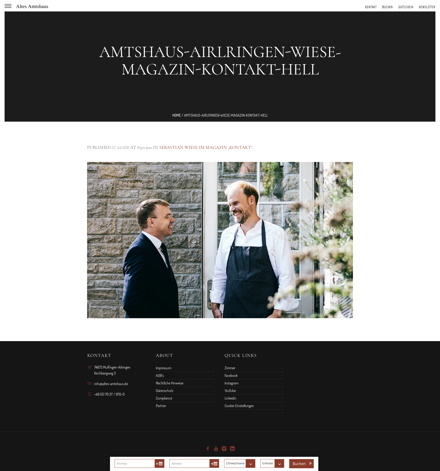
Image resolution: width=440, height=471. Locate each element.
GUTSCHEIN (406, 7)
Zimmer (230, 368)
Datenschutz (164, 390)
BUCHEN (387, 7)
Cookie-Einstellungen (239, 405)
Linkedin (230, 398)
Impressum (163, 368)
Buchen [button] (299, 463)
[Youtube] (215, 448)
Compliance (164, 398)
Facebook (231, 375)
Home (176, 115)
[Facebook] (207, 448)
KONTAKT (371, 7)
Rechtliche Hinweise (169, 383)
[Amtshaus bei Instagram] (224, 448)
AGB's (160, 375)
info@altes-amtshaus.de (111, 383)
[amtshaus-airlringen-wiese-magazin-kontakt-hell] (220, 240)
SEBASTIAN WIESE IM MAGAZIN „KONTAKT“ (206, 147)
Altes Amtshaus (32, 6)
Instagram (231, 383)
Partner (161, 405)
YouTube (230, 390)
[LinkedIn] (232, 448)
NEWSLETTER (427, 7)
